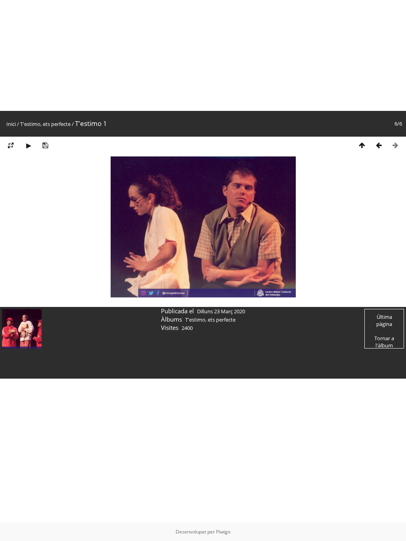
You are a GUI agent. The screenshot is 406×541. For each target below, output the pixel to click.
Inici (11, 124)
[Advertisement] (203, 55)
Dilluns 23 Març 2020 (221, 311)
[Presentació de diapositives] (28, 145)
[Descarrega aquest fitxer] (45, 145)
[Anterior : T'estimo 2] (378, 145)
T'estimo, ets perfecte (45, 124)
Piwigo (223, 531)
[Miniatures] (362, 145)
